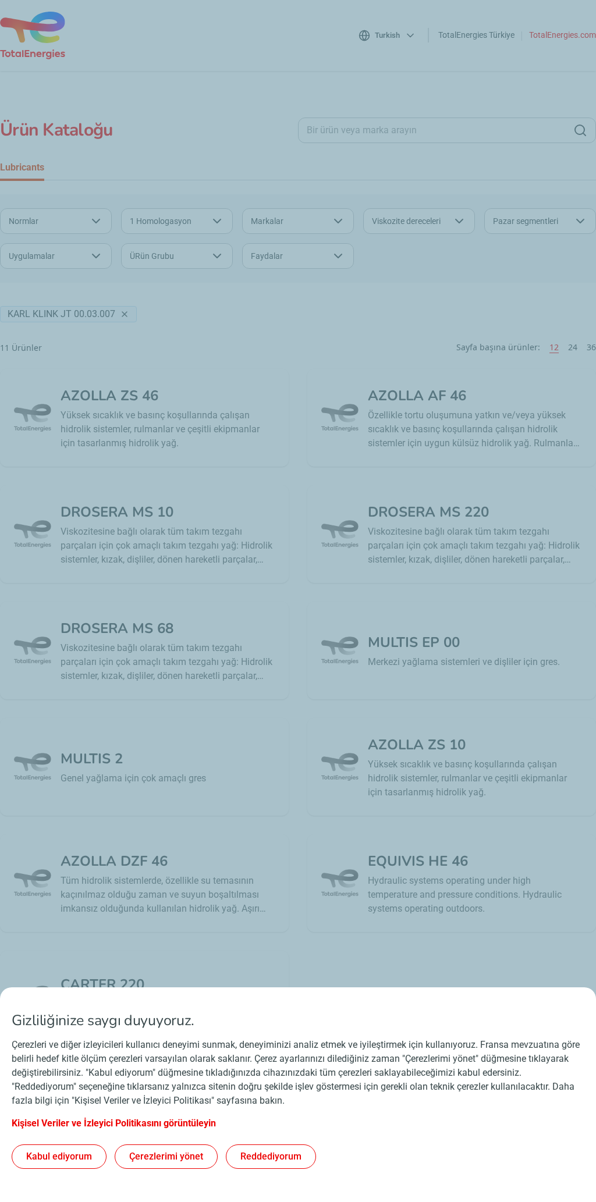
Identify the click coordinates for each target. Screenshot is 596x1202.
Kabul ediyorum (59, 1156)
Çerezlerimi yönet (166, 1156)
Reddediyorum (270, 1156)
